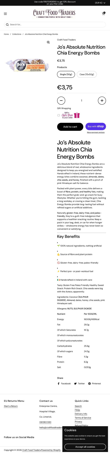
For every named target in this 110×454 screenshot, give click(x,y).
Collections (16, 34)
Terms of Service (83, 417)
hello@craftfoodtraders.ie (52, 427)
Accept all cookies (85, 446)
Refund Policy (81, 425)
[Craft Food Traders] (54, 13)
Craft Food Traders (31, 450)
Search (78, 406)
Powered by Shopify (51, 450)
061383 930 (45, 422)
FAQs (77, 410)
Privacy (78, 421)
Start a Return (11, 406)
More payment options (95, 132)
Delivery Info (81, 413)
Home (6, 34)
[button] (103, 13)
